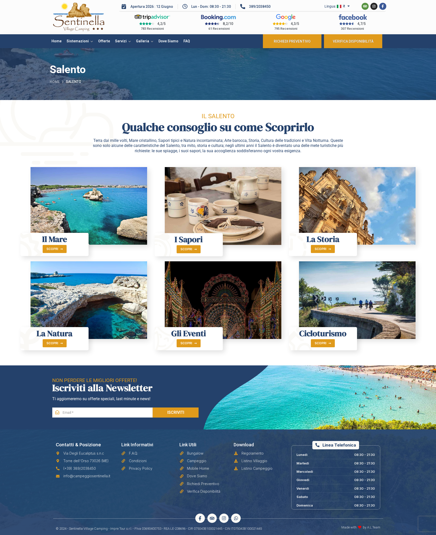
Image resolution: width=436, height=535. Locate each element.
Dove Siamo (168, 41)
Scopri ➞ (54, 249)
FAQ (186, 41)
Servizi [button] (121, 41)
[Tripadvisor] (365, 6)
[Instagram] (373, 6)
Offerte (104, 41)
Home (56, 41)
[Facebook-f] (382, 6)
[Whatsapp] (235, 518)
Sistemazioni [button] (78, 41)
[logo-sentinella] (84, 17)
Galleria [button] (142, 41)
